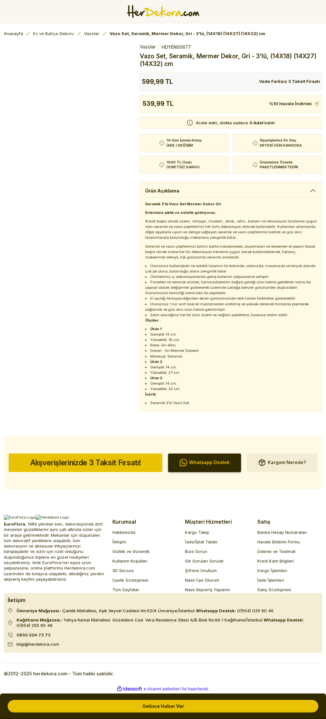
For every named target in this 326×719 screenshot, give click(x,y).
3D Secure (123, 570)
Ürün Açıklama (162, 190)
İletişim (119, 541)
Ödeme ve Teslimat (276, 551)
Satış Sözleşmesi (274, 589)
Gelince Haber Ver (163, 706)
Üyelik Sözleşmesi (130, 580)
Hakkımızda (123, 532)
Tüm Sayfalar (125, 589)
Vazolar (148, 46)
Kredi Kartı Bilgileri (275, 560)
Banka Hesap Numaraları (282, 532)
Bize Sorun (196, 551)
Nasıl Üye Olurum (202, 580)
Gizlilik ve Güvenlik (131, 551)
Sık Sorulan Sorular (204, 560)
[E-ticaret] (162, 689)
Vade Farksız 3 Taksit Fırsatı (289, 81)
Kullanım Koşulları (129, 560)
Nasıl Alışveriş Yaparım (207, 589)
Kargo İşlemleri (272, 570)
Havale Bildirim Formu (278, 541)
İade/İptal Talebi (201, 541)
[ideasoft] (129, 689)
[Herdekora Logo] (163, 11)
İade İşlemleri (270, 580)
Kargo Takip (197, 532)
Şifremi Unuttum (201, 570)
